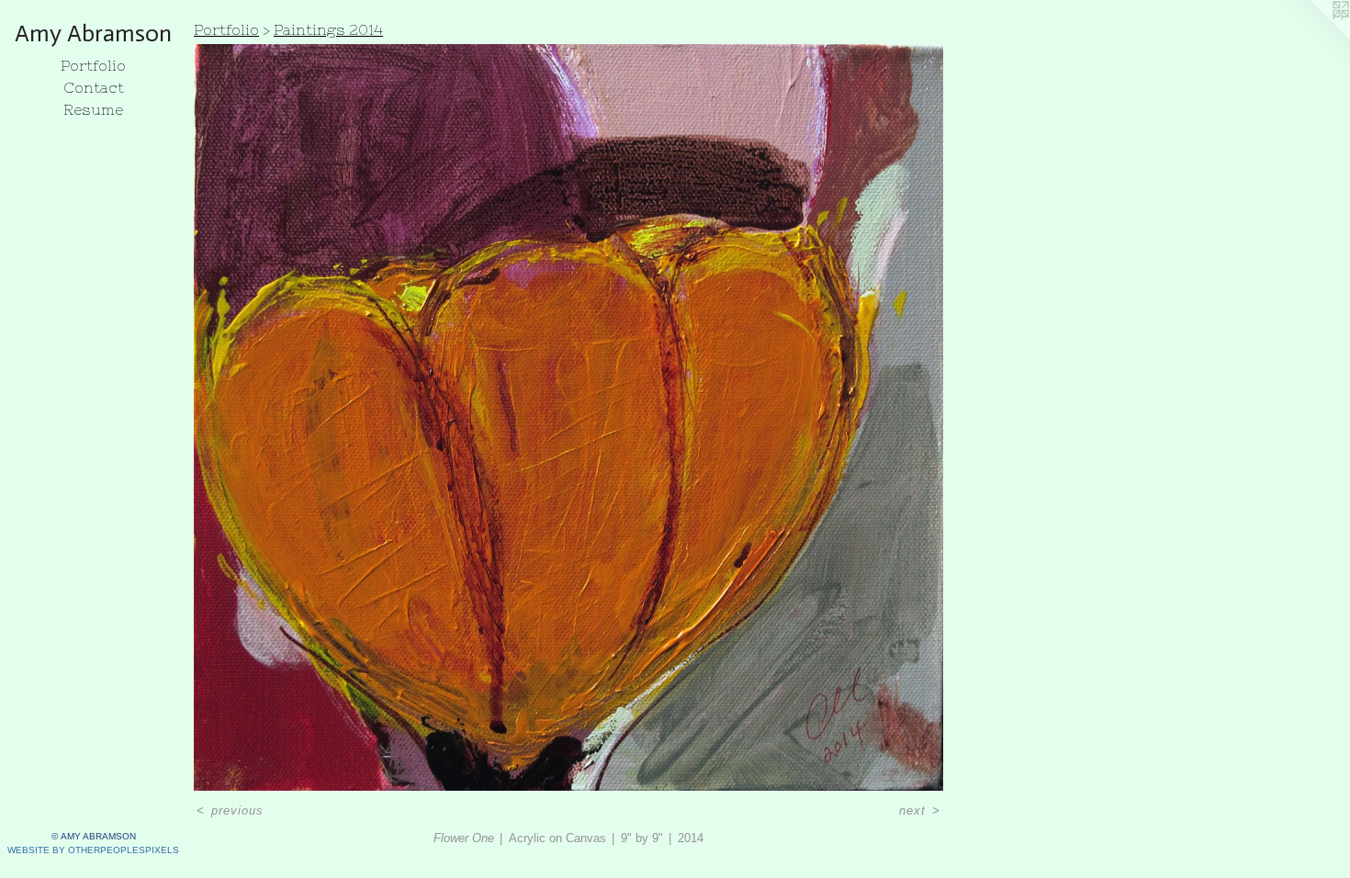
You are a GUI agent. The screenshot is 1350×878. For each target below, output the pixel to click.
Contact (93, 87)
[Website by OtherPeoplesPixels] (1313, 36)
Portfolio (93, 65)
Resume (93, 109)
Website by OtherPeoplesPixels (93, 850)
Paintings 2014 (328, 29)
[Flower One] (568, 417)
